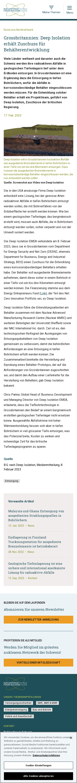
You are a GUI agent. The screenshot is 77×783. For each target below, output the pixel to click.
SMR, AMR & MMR (47, 703)
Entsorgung (11, 481)
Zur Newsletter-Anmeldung (38, 619)
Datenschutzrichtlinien (46, 755)
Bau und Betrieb (42, 709)
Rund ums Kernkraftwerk (18, 29)
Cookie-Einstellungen (39, 765)
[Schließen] (71, 738)
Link (43, 293)
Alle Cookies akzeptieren (38, 776)
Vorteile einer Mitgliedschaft (38, 662)
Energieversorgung (16, 709)
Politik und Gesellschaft (18, 716)
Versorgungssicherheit (18, 703)
